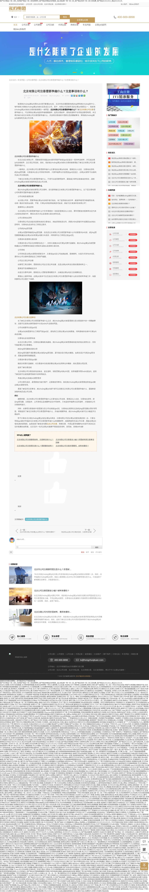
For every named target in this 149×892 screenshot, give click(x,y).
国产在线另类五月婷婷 (83, 730)
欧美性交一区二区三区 (36, 826)
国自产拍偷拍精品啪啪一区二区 (87, 751)
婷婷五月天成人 (113, 714)
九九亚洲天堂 (129, 740)
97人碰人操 (134, 797)
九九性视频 (4, 836)
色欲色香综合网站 (27, 800)
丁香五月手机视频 (136, 744)
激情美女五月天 (65, 873)
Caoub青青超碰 (65, 716)
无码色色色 (6, 747)
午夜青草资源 (14, 795)
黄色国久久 (127, 730)
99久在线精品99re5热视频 (60, 855)
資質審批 (116, 274)
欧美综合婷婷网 (40, 685)
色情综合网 (51, 698)
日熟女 (48, 869)
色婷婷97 (84, 736)
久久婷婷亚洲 (19, 852)
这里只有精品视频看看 (35, 712)
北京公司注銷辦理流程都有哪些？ (122, 215)
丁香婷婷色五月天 (90, 765)
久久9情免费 (125, 765)
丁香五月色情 (134, 869)
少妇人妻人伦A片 (118, 816)
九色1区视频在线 (131, 859)
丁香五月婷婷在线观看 (60, 889)
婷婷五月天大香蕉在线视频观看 (88, 722)
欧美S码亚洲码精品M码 (8, 871)
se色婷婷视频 (91, 812)
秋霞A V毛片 (105, 875)
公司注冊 (26, 25)
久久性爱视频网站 (126, 842)
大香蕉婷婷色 (77, 824)
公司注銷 (50, 25)
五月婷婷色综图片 (114, 755)
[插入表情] (17, 547)
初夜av (76, 822)
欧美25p (28, 879)
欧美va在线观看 (126, 755)
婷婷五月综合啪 (122, 771)
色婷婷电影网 (55, 732)
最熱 (92, 552)
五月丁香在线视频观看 (127, 689)
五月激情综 (83, 775)
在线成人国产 (7, 706)
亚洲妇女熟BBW (32, 855)
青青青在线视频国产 (89, 844)
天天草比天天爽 (80, 848)
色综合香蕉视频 (79, 771)
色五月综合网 (26, 742)
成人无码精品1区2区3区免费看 (108, 797)
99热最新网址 (109, 828)
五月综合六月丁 (69, 730)
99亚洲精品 (14, 855)
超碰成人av (26, 777)
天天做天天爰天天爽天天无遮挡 (92, 828)
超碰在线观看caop (140, 781)
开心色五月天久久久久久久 (78, 799)
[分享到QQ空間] (74, 96)
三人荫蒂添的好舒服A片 (104, 783)
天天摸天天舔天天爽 (7, 726)
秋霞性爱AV (73, 698)
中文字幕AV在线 (117, 822)
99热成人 (82, 800)
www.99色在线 (113, 869)
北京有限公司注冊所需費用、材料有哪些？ (72, 446)
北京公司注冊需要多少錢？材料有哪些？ (51, 591)
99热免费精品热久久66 (44, 881)
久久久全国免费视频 (127, 692)
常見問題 (87, 25)
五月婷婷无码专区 (28, 857)
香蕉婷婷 (98, 728)
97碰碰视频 (4, 865)
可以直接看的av (103, 749)
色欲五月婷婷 (138, 836)
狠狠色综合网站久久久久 (29, 887)
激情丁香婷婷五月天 (127, 714)
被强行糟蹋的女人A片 (119, 814)
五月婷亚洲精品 (128, 852)
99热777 (49, 861)
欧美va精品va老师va (122, 795)
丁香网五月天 (139, 791)
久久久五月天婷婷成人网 (81, 687)
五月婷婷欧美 (75, 820)
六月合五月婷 (126, 724)
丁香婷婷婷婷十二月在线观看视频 (25, 812)
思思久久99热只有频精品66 (82, 710)
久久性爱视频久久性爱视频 (54, 761)
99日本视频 (9, 804)
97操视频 (102, 698)
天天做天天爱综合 (53, 716)
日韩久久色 (138, 749)
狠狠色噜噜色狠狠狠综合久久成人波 (113, 873)
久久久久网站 (58, 810)
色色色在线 (4, 869)
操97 (137, 867)
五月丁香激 (90, 795)
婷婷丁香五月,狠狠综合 (135, 873)
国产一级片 (114, 749)
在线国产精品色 (83, 698)
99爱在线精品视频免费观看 (121, 745)
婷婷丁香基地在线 (40, 787)
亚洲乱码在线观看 (94, 820)
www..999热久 (117, 826)
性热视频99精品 (66, 753)
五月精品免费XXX (13, 842)
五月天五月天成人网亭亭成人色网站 (120, 785)
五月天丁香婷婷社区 (24, 789)
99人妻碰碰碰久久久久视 (130, 800)
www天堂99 (58, 844)
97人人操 (100, 765)
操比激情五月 (123, 869)
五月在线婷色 (133, 722)
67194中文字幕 (5, 730)
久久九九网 (79, 747)
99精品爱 (105, 846)
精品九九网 (105, 757)
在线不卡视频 (64, 724)
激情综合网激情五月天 (45, 808)
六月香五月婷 (62, 744)
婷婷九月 (104, 867)
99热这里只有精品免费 (104, 865)
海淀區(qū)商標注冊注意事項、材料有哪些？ (126, 166)
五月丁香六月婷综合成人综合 (79, 861)
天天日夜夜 (45, 745)
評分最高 (99, 552)
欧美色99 (15, 779)
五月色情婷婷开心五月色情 (128, 793)
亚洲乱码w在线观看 (73, 783)
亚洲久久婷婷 (114, 689)
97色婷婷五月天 (32, 781)
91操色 (137, 806)
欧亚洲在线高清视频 (88, 783)
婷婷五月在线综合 (118, 802)
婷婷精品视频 (111, 883)
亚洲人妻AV (64, 722)
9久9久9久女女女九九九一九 (124, 791)
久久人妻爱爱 (143, 722)
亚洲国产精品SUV (39, 691)
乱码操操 (104, 785)
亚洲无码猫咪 (70, 734)
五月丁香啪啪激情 (102, 824)
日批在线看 (22, 883)
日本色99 (103, 773)
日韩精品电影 (57, 867)
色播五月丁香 (89, 855)
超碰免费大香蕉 (28, 730)
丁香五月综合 (14, 840)
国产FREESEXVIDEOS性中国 (96, 800)
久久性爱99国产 (46, 863)
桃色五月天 (33, 861)
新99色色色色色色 (52, 734)
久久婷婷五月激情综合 (86, 728)
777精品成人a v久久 (135, 814)
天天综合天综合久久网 (61, 861)
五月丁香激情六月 (93, 810)
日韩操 (49, 887)
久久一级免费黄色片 (100, 842)
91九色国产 (123, 861)
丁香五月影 (141, 783)
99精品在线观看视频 (69, 793)
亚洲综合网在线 (141, 885)
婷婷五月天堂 (25, 834)
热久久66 (63, 812)
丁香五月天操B (92, 749)
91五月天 (132, 767)
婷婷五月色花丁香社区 (112, 767)
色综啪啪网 (70, 812)
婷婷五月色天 (142, 875)
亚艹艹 (126, 722)
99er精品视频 (96, 836)
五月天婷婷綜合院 (41, 842)
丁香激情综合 (110, 812)
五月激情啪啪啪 (27, 728)
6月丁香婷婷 (74, 685)
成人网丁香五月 (119, 810)
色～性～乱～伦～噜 (52, 873)
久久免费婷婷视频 (46, 687)
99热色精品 (42, 738)
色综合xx (75, 863)
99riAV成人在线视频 (72, 869)
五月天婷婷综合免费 (118, 863)
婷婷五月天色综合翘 (35, 840)
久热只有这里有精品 (39, 742)
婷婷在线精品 (40, 802)
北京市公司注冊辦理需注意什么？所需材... (52, 569)
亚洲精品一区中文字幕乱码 (34, 751)
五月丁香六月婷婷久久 (50, 875)
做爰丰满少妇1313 (107, 736)
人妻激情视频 (86, 708)
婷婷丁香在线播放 (106, 744)
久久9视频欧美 (68, 822)
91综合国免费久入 (48, 740)
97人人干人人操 (47, 810)
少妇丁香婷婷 (116, 710)
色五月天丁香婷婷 (89, 830)
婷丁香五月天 (15, 745)
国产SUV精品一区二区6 (77, 724)
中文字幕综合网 (34, 828)
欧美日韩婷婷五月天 (52, 802)
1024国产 (129, 738)
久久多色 (62, 734)
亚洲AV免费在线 (30, 881)
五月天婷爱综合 (54, 771)
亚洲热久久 (69, 767)
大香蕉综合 (94, 726)
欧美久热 (140, 765)
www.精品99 (9, 850)
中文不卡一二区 (85, 836)
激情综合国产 (121, 712)
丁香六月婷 (32, 783)
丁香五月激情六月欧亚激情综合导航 (12, 797)
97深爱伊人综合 (127, 718)
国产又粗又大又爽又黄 (32, 718)
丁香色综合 (45, 793)
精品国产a (54, 724)
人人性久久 (73, 763)
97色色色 (112, 726)
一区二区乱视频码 (105, 700)
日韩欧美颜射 (58, 730)
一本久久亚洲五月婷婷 (94, 769)
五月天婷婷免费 (86, 808)
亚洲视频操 (52, 850)
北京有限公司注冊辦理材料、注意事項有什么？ (35, 440)
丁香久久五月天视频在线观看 (21, 785)
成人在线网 (45, 771)
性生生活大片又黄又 (92, 700)
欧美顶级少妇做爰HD (107, 722)
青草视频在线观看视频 (10, 687)
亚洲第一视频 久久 (51, 859)
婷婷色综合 (83, 840)
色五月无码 (51, 814)
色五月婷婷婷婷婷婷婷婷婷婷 (65, 751)
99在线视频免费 (113, 842)
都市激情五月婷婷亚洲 (71, 738)
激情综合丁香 (54, 763)
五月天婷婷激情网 (37, 779)
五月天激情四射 (27, 692)
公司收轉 (116, 251)
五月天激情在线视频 (42, 714)
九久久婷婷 (129, 836)
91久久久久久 (16, 742)
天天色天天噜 (42, 812)
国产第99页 (140, 767)
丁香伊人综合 (8, 826)
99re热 (61, 755)
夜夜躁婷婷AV (45, 828)
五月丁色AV (140, 689)
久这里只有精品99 (17, 747)
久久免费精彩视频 (95, 816)
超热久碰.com (15, 834)
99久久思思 (89, 771)
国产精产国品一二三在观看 (13, 759)
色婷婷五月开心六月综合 (96, 791)
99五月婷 (125, 779)
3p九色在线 (29, 836)
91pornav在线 (49, 712)
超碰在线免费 (137, 698)
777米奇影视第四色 (116, 769)
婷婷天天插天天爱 (69, 808)
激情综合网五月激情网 (68, 842)
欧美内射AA (67, 844)
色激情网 (21, 689)
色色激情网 (72, 857)
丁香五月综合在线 (118, 685)
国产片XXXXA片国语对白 (38, 759)
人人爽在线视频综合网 (129, 879)
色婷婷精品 (58, 832)
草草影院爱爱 (17, 830)
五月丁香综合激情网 (53, 691)
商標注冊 (74, 25)
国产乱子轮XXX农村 (36, 755)
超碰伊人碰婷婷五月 (52, 728)
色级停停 (104, 714)
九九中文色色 (81, 769)
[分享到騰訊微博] (79, 96)
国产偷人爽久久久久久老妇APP (123, 857)
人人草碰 (45, 773)
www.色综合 (72, 830)
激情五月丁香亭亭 (62, 775)
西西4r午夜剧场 (83, 875)
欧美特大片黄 (141, 804)
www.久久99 (4, 753)
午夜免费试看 (129, 799)
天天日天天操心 (82, 857)
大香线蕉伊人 (132, 783)
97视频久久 (36, 863)
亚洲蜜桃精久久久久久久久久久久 (99, 822)
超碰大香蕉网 (13, 765)
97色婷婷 (29, 694)
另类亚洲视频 (24, 859)
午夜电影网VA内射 (61, 857)
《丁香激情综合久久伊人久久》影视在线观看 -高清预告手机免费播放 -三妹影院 (94, 718)
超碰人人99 (74, 689)
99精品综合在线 (72, 744)
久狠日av (46, 736)
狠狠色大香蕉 (37, 867)
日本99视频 (103, 838)
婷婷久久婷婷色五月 (116, 777)
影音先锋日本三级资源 (119, 787)
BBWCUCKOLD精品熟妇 (90, 877)
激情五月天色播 (38, 732)
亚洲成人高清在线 (67, 771)
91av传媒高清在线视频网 (29, 708)
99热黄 (68, 745)
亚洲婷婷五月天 (138, 759)
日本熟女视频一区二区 (23, 818)
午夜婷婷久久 (120, 702)
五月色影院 (125, 744)
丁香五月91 (106, 840)
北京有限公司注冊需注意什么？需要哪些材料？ (35, 446)
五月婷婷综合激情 (138, 883)
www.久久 (97, 855)
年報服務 (116, 268)
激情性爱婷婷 (104, 877)
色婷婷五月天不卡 (86, 889)
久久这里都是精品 (124, 753)
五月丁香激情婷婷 (10, 700)
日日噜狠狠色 (109, 852)
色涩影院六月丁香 (35, 765)
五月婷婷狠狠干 (22, 875)
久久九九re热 (47, 867)
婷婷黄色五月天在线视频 (102, 826)
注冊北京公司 (125, 135)
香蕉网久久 (91, 753)
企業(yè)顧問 (100, 25)
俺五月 (122, 738)
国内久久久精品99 (64, 836)
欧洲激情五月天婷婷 (39, 799)
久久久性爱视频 (49, 751)
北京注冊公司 (122, 139)
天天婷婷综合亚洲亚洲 (116, 836)
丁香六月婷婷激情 (88, 745)
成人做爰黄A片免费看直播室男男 (123, 853)
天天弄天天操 (85, 867)
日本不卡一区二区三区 (16, 744)
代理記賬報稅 (129, 144)
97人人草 (78, 877)
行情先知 (116, 654)
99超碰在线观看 (14, 791)
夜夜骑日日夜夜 (95, 873)
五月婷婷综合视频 (37, 777)
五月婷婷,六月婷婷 (41, 722)
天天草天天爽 (126, 865)
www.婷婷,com (106, 710)
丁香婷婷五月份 (53, 812)
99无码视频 (139, 708)
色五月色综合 (111, 712)
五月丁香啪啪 (130, 802)
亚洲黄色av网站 (32, 702)
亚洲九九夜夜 (40, 710)
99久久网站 (15, 806)
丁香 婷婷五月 (15, 724)
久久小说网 (11, 828)
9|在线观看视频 (112, 804)
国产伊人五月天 (17, 716)
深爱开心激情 (67, 863)
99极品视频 (102, 806)
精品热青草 (118, 852)
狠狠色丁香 (79, 871)
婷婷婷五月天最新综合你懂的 (29, 795)
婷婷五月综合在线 (118, 716)
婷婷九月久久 (95, 863)
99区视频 (5, 775)
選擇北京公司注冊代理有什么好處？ (123, 207)
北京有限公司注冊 (86, 109)
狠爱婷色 (127, 769)
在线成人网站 (106, 816)
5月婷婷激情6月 (127, 781)
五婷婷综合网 (84, 742)
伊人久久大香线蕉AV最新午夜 (87, 806)
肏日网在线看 (7, 846)
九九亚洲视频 (96, 732)
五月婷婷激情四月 (105, 687)
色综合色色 (37, 692)
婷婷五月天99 (117, 700)
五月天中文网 (116, 687)
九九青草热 (64, 757)
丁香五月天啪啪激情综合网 (16, 863)
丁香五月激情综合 (114, 867)
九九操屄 (136, 842)
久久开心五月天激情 (86, 826)
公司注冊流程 (113, 135)
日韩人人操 (69, 818)
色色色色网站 (142, 747)
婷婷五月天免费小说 (93, 763)
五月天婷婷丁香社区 (12, 769)
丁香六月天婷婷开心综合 (94, 787)
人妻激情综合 (30, 797)
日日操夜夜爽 (87, 802)
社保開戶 (97, 654)
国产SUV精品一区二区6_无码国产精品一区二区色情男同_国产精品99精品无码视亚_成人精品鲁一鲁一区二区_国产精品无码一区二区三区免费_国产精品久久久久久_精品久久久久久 (61, 1)
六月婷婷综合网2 (51, 879)
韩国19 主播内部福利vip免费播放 (75, 810)
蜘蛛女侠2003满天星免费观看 (97, 859)
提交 (96, 547)
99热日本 (51, 767)
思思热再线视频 (74, 879)
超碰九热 (7, 689)
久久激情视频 (57, 838)
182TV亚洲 (20, 718)
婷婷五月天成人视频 (93, 785)
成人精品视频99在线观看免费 (97, 848)
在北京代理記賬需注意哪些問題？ (122, 211)
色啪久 (49, 883)
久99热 (108, 857)
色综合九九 (94, 687)
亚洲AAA (87, 885)
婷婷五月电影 (100, 830)
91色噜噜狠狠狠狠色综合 (72, 759)
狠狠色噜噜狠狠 (27, 732)
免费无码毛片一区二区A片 (53, 779)
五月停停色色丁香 (50, 822)
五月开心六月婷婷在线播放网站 (21, 773)
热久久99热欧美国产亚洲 (96, 857)
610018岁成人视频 (107, 810)
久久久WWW (119, 830)
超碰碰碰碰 (19, 734)
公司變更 (38, 25)
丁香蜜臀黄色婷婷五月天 (46, 853)
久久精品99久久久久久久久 (65, 747)
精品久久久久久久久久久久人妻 (57, 799)
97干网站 (84, 879)
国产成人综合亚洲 (62, 698)
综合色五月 (37, 773)
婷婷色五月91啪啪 (16, 822)
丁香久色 (5, 795)
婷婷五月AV (136, 704)
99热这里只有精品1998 (139, 753)
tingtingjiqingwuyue (91, 781)
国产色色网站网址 (8, 867)
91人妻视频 (104, 818)
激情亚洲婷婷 (51, 696)
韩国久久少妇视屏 (112, 861)
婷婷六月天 (107, 745)
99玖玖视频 (42, 887)
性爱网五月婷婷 (140, 714)
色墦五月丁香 (35, 704)
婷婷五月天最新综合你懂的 (117, 848)
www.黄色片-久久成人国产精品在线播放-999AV (62, 742)
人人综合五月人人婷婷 (47, 747)
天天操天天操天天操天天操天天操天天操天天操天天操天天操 (26, 767)
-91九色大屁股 (138, 738)
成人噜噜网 (143, 800)
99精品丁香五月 (28, 716)
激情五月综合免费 (31, 744)
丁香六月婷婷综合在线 (107, 761)
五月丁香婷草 (114, 696)
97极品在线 (6, 702)
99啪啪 (17, 726)
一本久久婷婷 (114, 757)
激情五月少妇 (22, 781)
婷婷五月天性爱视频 (80, 789)
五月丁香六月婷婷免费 (22, 704)
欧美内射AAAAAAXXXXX (64, 720)
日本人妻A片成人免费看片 (82, 891)
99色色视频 (36, 706)
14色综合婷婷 (133, 846)
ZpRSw (2, 771)
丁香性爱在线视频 (8, 873)
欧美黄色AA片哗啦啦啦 (111, 844)
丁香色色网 (40, 830)
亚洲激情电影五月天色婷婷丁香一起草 (123, 875)
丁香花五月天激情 (29, 846)
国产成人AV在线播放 (98, 861)
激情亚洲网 (102, 804)
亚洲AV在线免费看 (17, 738)
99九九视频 (132, 734)
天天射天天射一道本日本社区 (72, 692)
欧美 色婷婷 (24, 791)
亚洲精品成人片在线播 (115, 720)
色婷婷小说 (138, 881)
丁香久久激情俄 (51, 685)
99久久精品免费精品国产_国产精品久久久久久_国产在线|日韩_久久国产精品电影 (38, 877)
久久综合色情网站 (67, 726)
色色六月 (15, 755)
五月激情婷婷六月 (13, 736)
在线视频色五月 (7, 832)
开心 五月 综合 (17, 846)
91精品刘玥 (87, 834)
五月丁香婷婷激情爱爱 (137, 751)
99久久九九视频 (135, 850)
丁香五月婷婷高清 (21, 873)
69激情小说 (39, 822)
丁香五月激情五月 (90, 755)
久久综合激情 (65, 826)
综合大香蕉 (110, 830)
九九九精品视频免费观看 (77, 804)
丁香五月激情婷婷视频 (59, 830)
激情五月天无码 (29, 832)
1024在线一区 (29, 734)
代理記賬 (62, 25)
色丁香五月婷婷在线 (71, 800)
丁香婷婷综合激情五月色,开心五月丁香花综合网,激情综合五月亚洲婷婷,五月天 (67, 704)
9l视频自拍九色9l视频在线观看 (113, 799)
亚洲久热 (57, 753)
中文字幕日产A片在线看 (136, 861)
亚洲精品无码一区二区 (64, 696)
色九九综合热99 (5, 696)
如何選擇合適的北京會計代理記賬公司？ (125, 219)
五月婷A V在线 (86, 881)
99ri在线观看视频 (79, 818)
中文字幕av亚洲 (114, 818)
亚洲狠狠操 (144, 724)
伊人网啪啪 (24, 840)
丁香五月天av (74, 791)
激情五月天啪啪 (99, 692)
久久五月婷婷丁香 (26, 726)
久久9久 (47, 732)
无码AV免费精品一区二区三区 (85, 777)
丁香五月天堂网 (133, 787)
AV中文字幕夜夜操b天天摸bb (27, 700)
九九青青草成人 (17, 820)
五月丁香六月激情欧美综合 (104, 704)
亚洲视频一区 (23, 765)
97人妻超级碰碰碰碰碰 (16, 836)
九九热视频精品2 (6, 755)
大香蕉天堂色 (116, 879)
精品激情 (99, 844)
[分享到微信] (84, 96)
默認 (83, 552)
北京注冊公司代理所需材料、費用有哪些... (125, 186)
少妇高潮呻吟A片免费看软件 (31, 810)
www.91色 (28, 689)
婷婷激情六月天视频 (72, 773)
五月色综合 (93, 797)
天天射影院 (135, 724)
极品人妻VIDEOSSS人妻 (23, 691)
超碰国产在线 (119, 834)
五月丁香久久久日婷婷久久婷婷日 (112, 820)
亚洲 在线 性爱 (96, 714)
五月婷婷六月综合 (57, 824)
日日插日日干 (58, 785)
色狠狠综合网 (136, 761)
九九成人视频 (77, 834)
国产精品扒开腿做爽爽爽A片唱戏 (38, 871)
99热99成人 (75, 836)
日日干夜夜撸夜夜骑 (139, 755)
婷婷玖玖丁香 (67, 710)
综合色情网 (9, 777)
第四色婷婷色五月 (141, 740)
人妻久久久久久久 (50, 708)
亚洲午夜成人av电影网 (131, 694)
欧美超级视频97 (38, 728)
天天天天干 (66, 832)
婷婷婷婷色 (97, 808)
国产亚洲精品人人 (57, 789)
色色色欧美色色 (44, 855)
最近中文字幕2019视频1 (123, 704)
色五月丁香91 (38, 836)
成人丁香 (140, 812)
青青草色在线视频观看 (41, 726)
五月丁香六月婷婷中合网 (61, 881)
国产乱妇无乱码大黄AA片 (71, 867)
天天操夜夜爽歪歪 (103, 777)
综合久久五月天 (36, 804)
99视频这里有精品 (22, 828)
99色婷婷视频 (51, 787)
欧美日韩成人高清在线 (86, 716)
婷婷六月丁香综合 (56, 706)
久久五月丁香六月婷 (47, 795)
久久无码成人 (21, 871)
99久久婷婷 (98, 740)
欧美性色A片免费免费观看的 (25, 714)
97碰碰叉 (135, 732)
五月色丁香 (59, 800)
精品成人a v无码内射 (14, 810)
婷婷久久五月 (18, 832)
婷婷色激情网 (28, 698)
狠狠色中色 (140, 685)
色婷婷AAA (73, 722)
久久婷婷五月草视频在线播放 (110, 889)
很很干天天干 (57, 834)
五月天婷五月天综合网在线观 (124, 808)
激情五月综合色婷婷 (80, 753)
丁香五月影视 (24, 769)
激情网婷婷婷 (116, 779)
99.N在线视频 (103, 726)
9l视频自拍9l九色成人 (93, 724)
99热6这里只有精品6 (79, 749)
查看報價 (132, 234)
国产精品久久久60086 (103, 853)
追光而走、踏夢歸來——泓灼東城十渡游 (125, 199)
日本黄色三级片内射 (99, 871)
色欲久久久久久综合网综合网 (89, 744)
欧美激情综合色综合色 (140, 728)
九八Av (11, 865)
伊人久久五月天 (49, 891)
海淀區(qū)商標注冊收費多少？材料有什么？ (126, 158)
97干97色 (48, 830)
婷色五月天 (78, 726)
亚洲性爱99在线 (96, 779)
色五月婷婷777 (22, 712)
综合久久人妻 (101, 850)
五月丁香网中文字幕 (133, 863)
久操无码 (96, 738)
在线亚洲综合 (4, 855)
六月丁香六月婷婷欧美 (65, 708)
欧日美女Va (53, 700)
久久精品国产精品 (8, 691)
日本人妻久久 (74, 775)
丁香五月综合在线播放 (103, 716)
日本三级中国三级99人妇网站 (45, 775)
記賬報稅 (112, 139)
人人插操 (84, 820)
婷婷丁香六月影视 (69, 779)
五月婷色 (23, 736)
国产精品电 (45, 706)
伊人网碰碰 (107, 787)
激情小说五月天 (44, 702)
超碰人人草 (22, 855)
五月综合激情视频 (74, 712)
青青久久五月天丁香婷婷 (138, 840)
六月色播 (52, 773)
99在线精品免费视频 (37, 859)
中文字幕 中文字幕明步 (25, 787)
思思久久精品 (7, 779)
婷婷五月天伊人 (25, 779)
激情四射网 (18, 777)
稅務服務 (116, 262)
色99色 (28, 891)
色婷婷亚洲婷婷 (56, 828)
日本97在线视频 (15, 685)
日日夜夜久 (54, 702)
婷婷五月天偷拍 (129, 885)
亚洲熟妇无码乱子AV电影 (116, 759)
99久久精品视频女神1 (50, 840)
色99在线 (65, 885)
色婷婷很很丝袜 (78, 755)
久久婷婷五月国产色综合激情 (15, 891)
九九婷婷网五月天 (94, 736)
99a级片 (103, 738)
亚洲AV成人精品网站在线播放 (117, 871)
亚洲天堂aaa (76, 745)
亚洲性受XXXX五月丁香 (39, 850)
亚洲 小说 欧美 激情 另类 (127, 696)
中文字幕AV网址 (43, 700)
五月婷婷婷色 (60, 773)
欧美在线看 (38, 730)
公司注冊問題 (32, 80)
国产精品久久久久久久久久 (47, 744)
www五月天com (40, 716)
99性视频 (54, 777)
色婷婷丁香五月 (71, 806)
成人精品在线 (102, 755)
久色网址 (44, 814)
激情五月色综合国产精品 (57, 718)
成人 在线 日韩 (48, 730)
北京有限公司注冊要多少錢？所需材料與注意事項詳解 (75, 441)
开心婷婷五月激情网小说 (91, 757)
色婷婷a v (83, 822)
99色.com (66, 838)
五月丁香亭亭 (32, 816)
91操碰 (103, 747)
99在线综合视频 (139, 718)
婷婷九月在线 (75, 881)
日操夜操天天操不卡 (114, 800)
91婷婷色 (30, 842)
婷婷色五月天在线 (127, 818)
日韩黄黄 (28, 852)
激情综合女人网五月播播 (23, 867)
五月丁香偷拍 (131, 804)
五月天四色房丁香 (8, 734)
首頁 (15, 25)
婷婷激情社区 (11, 694)
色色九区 (125, 826)
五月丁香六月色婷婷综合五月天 (112, 885)
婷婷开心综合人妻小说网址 (108, 775)
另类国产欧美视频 (10, 885)
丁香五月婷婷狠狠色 (21, 826)
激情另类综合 (109, 795)
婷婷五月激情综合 (56, 714)
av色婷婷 (90, 740)
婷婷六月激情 (96, 891)
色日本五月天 (142, 879)
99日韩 (79, 830)
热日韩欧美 (45, 763)
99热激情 (31, 775)
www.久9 (134, 765)
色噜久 (42, 873)
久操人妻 (96, 773)
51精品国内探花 (35, 763)
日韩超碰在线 (10, 714)
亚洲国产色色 (59, 767)
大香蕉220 (28, 848)
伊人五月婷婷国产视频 (115, 838)
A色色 (136, 789)
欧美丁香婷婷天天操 (14, 728)
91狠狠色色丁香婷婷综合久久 (64, 848)
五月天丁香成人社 (6, 857)
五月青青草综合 (77, 802)
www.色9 (106, 769)
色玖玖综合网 (4, 840)
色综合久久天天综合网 (51, 757)
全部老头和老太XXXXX (59, 797)
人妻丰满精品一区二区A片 (22, 793)
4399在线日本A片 (65, 875)
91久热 (126, 830)
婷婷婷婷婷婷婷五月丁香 (33, 838)
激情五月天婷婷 (112, 753)
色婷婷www (75, 826)
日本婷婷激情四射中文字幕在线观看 (65, 887)
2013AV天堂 (107, 740)
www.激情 (75, 716)
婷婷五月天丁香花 (131, 691)
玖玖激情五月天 (114, 881)
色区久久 (3, 842)
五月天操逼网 (37, 753)
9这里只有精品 (47, 834)
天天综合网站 (61, 783)
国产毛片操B (107, 779)
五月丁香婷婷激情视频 (81, 720)
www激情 (105, 836)
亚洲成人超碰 (99, 795)
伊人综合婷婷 (23, 869)
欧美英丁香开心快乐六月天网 (71, 852)
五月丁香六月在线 (114, 887)
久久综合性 (24, 724)
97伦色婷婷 (14, 757)
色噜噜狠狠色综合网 (93, 887)
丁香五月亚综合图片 (80, 761)
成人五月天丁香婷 (45, 889)
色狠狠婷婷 (98, 745)
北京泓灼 (12, 80)
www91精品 (128, 698)
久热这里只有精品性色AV (109, 763)
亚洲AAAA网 (52, 865)
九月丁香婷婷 (68, 853)
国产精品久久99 (36, 720)
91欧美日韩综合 (139, 822)
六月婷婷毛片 (24, 755)
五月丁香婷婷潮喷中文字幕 (72, 828)
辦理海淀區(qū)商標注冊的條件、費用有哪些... (127, 162)
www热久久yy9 (80, 795)
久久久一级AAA (140, 692)
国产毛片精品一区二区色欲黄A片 (123, 832)
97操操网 (3, 879)
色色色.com (45, 852)
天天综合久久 (75, 832)
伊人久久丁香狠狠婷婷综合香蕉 (93, 852)
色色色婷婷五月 (136, 687)
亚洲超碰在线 (134, 779)
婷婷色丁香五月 (33, 889)
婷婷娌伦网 (45, 692)
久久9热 (52, 745)
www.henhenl (67, 749)
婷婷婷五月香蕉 (48, 753)
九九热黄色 (49, 848)
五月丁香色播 (93, 698)
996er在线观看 (135, 830)
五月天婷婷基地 (141, 702)
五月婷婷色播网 (22, 775)
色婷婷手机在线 (48, 769)
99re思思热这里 (86, 702)
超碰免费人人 (47, 838)
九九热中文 (6, 738)
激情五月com (13, 783)
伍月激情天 (83, 791)
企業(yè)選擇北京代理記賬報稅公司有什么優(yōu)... (129, 223)
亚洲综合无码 (139, 808)
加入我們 (124, 4)
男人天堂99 (32, 885)
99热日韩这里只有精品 (16, 838)
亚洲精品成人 (4, 881)
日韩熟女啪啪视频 (138, 730)
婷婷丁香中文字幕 (55, 749)
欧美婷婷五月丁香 (61, 712)
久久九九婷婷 (112, 771)
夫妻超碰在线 (23, 783)
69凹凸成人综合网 (80, 859)
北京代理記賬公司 (115, 144)
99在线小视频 (31, 883)
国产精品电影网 (86, 832)
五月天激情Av (142, 763)
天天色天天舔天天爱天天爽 (62, 687)
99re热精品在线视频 (128, 867)
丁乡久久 (73, 732)
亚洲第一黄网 (117, 730)
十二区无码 (58, 808)
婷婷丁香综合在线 (97, 767)
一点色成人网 (132, 747)
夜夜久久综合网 (140, 852)
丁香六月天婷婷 (133, 700)
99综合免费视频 (92, 804)
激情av (74, 875)
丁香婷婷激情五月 (39, 848)
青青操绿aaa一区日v (43, 824)
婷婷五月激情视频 (54, 842)
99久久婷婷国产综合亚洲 (13, 808)
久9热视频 (56, 791)
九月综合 (86, 726)
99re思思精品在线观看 (38, 696)
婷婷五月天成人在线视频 (92, 747)
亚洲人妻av (36, 852)
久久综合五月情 (93, 775)
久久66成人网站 (44, 789)
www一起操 (68, 755)
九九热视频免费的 (118, 740)
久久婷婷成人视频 (137, 844)
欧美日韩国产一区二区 (10, 883)
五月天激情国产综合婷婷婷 (76, 883)
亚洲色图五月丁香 (50, 783)
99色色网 (23, 842)
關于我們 (106, 654)
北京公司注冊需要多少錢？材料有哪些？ (125, 182)
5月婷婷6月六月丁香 (63, 820)
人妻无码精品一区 (40, 865)
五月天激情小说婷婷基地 (55, 818)
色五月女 (129, 759)
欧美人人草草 (131, 712)
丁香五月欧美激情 (83, 793)
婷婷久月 (7, 698)
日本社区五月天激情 (9, 712)
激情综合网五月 (55, 736)
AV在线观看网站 (55, 726)
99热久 (78, 808)
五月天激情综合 (24, 687)
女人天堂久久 (57, 863)
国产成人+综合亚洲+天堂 (51, 804)
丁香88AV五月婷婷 (112, 738)
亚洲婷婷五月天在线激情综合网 (24, 710)
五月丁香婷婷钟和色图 (52, 826)
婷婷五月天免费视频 (27, 802)
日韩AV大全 (65, 791)
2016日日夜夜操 (68, 795)
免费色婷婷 (17, 749)
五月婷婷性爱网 (55, 852)
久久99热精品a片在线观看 (74, 765)
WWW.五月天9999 (30, 738)
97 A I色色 (105, 724)
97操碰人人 (117, 744)
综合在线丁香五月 (123, 850)
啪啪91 (130, 824)
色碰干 (41, 708)
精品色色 (105, 891)
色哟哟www (70, 877)
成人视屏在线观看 (42, 749)
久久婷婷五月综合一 (130, 706)
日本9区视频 (144, 694)
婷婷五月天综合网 (48, 857)
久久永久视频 (36, 793)
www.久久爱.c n (34, 873)
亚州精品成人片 (12, 879)
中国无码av (68, 824)
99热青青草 (110, 834)
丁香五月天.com (115, 724)
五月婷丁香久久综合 (112, 692)
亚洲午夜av (59, 759)
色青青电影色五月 (125, 757)
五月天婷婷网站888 (57, 869)
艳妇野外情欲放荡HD (31, 747)
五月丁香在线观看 (102, 734)
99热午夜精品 (91, 865)
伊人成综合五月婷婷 (76, 885)
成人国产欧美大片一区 (126, 749)
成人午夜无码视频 (100, 771)
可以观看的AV (106, 855)
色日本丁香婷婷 (143, 706)
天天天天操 (125, 840)
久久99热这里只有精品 (35, 757)
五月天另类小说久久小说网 (78, 694)
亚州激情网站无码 (126, 728)
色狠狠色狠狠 (76, 844)
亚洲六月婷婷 (14, 853)
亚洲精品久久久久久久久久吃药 (50, 781)
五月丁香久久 (63, 702)
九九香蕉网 (144, 769)
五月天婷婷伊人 (60, 740)
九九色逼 (61, 685)
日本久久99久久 (103, 696)
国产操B (60, 822)
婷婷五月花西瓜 (121, 812)
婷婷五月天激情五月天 (101, 689)
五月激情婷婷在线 (125, 775)
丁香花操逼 (107, 691)
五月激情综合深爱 (135, 877)
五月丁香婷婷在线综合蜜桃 (85, 734)
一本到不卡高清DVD (17, 881)
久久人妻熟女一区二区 (133, 810)
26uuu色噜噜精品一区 (64, 865)
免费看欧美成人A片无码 (112, 765)
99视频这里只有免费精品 (31, 814)
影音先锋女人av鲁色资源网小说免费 (19, 799)
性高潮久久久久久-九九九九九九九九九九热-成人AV (104, 706)
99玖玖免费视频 (66, 781)
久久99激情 (119, 722)
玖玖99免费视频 (65, 802)
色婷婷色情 (126, 687)
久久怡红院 (142, 820)
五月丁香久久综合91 (83, 779)
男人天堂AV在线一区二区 (114, 698)
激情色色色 (124, 889)
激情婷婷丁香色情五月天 (98, 720)
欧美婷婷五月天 (55, 692)
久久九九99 (80, 700)
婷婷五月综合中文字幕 (126, 806)
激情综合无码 (115, 708)
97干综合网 (110, 791)
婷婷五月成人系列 (40, 698)
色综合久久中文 (112, 806)
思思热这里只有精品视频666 (124, 736)
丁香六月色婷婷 (39, 734)
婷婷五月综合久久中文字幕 (123, 828)
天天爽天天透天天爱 (14, 732)
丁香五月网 (58, 795)
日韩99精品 (124, 767)
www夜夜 (51, 759)
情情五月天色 (135, 769)
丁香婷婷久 (123, 824)
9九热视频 (122, 804)
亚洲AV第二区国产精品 (37, 869)
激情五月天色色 (47, 785)
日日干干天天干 (41, 832)
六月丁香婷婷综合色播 (123, 726)
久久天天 (15, 706)
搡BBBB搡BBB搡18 (141, 799)
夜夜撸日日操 (63, 816)
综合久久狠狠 (4, 685)
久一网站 (76, 696)
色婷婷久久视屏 (106, 802)
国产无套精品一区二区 (103, 685)
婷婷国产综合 (11, 875)
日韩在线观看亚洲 (87, 712)
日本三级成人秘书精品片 (82, 767)
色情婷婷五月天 (78, 781)
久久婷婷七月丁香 (107, 808)
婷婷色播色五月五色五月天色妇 (74, 785)
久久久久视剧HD (82, 816)
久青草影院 (4, 765)
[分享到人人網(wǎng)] (82, 96)
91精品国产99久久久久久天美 (67, 850)
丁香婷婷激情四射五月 (131, 720)
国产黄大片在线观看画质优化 (10, 708)
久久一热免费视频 (29, 830)
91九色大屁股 (114, 824)
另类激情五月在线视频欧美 (108, 751)
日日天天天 (82, 887)
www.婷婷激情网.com (124, 883)
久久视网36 (46, 765)
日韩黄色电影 (41, 846)
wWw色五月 (78, 814)
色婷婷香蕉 (142, 691)
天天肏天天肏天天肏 (35, 875)
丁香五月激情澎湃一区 (110, 793)
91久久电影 (29, 740)
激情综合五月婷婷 (100, 712)
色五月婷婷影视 (139, 828)
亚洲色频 (24, 816)
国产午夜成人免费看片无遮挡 (30, 806)
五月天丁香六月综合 (136, 889)
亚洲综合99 (96, 708)
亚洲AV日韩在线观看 (33, 771)
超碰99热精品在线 (69, 871)
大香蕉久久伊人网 (118, 691)
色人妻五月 (21, 761)
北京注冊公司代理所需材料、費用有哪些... (52, 612)
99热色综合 (65, 732)
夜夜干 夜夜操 (47, 791)
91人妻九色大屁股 (36, 769)
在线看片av (77, 708)
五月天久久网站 (94, 742)
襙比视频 (40, 783)
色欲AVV (96, 889)
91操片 (82, 787)
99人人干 (39, 797)
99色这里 (28, 753)
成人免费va (67, 714)
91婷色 (144, 877)
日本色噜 (22, 879)
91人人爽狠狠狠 (26, 745)
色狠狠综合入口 (93, 761)
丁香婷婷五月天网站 (30, 808)
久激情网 (96, 702)
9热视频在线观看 (37, 891)
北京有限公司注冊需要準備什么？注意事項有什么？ (59, 80)
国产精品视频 (68, 789)
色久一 (39, 885)
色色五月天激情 (105, 832)
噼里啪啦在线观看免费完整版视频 (74, 706)
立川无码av (107, 814)
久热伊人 (101, 789)
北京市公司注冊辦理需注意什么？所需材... (125, 178)
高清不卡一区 (38, 800)
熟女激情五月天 (132, 848)
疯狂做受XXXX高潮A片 (22, 850)
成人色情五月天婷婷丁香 (110, 728)
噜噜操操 (38, 857)
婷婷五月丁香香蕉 (125, 773)
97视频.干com (13, 869)
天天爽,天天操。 (123, 751)
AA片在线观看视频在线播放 (118, 734)
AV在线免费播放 (74, 702)
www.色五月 (126, 710)
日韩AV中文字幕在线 (95, 840)
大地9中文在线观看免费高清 (93, 814)
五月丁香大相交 (113, 773)
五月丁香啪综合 (46, 806)
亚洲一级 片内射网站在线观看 (10, 800)
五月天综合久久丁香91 (16, 751)
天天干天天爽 (105, 863)
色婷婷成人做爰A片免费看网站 (78, 797)
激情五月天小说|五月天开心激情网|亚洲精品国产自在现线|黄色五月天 (29, 844)
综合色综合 (101, 812)
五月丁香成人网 (95, 885)
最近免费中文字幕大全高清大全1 (110, 781)
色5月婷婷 (87, 871)
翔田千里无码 (15, 816)
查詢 (65, 17)
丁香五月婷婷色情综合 (107, 694)
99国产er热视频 (130, 685)
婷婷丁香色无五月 (127, 789)
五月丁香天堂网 (28, 865)
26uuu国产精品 (22, 885)
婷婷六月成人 (7, 820)
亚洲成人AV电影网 (49, 720)
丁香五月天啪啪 (132, 855)
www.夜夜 (96, 802)
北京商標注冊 (113, 126)
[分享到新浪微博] (77, 96)
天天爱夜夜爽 (34, 687)
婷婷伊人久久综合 (100, 883)
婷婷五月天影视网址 (57, 765)
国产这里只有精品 (86, 773)
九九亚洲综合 (60, 745)
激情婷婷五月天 (80, 740)
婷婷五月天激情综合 (87, 691)
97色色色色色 (133, 887)
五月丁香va (57, 883)
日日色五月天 (4, 724)
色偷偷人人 (21, 694)
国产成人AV (23, 757)
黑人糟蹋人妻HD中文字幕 (65, 814)
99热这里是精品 (7, 812)
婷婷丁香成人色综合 (9, 781)
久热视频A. (128, 838)
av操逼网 (83, 685)
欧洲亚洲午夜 (44, 694)
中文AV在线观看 (16, 730)
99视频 (49, 738)
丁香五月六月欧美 (61, 769)
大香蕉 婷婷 (137, 757)
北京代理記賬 (125, 126)
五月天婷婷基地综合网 (113, 789)
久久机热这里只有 (131, 834)
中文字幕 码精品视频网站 (137, 771)
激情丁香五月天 (17, 722)
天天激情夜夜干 (49, 800)
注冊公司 (131, 131)
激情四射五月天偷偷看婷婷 (128, 763)
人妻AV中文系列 (140, 832)
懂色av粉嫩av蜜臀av (48, 820)
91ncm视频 (37, 745)
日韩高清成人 (65, 689)
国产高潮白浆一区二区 (18, 702)
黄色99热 (89, 818)
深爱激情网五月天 (59, 806)
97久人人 (47, 777)
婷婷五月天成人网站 (120, 783)
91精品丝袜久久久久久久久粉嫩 (40, 724)
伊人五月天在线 (16, 814)
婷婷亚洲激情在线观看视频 (59, 694)
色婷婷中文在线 (29, 822)
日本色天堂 (96, 710)
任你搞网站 (98, 691)
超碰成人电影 (24, 696)
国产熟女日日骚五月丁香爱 (35, 761)
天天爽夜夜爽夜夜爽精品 (18, 889)
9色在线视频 (24, 861)
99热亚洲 (119, 694)
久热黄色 (10, 710)
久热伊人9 (76, 865)
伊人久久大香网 (63, 879)
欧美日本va (68, 761)
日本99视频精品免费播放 (88, 696)
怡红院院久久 (111, 747)
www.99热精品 (122, 747)
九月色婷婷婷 (131, 812)
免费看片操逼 (105, 708)
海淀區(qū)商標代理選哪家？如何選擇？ (125, 174)
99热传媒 (36, 694)
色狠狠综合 (70, 740)
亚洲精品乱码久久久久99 (22, 804)
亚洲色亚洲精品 (73, 840)
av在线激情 (117, 865)
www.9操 (35, 789)
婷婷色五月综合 (5, 742)
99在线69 (95, 838)
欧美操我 (60, 787)
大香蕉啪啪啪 (92, 789)
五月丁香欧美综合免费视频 (70, 691)
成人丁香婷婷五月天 (17, 848)
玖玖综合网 (81, 763)
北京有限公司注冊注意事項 (25, 317)
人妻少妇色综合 (54, 722)
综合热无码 (72, 816)
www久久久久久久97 (65, 859)
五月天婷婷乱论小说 (51, 755)
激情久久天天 (86, 838)
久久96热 (50, 832)
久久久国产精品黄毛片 (71, 787)
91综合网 (124, 887)
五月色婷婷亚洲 (31, 853)
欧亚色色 (9, 771)
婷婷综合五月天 (93, 694)
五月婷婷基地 (116, 840)
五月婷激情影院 (55, 793)
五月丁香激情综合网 (86, 689)
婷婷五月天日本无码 (75, 757)
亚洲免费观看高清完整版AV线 (102, 730)
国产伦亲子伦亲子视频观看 (71, 736)
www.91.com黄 (5, 814)
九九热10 (137, 824)
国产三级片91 (10, 818)
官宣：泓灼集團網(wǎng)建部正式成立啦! (125, 196)
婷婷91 (125, 700)
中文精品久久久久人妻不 (138, 795)
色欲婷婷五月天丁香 (28, 749)
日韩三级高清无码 (17, 698)
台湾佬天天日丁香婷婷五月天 (10, 802)
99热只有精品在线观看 (54, 710)
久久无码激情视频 (6, 749)
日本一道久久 (141, 716)
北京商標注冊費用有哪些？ (120, 203)
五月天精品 (86, 714)
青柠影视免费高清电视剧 (100, 881)
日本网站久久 (91, 850)
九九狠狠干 (15, 696)
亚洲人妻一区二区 (96, 793)
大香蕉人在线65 (84, 863)
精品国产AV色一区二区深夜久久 (18, 763)
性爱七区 (142, 797)
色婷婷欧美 (44, 718)
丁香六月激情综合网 (139, 726)
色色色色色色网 (11, 824)
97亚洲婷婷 (64, 763)
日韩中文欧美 (16, 692)
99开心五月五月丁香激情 (116, 859)
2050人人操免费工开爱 (66, 777)
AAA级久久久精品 (86, 738)
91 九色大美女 (111, 850)
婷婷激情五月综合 (89, 824)
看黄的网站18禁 (28, 722)
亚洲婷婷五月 (130, 702)
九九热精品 (47, 797)
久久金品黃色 (102, 759)
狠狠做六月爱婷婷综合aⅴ (80, 873)
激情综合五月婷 (87, 692)
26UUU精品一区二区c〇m (133, 777)
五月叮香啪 (72, 769)
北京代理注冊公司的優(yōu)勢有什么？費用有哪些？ (37, 532)
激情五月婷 (91, 685)
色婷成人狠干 (76, 714)
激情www (135, 865)
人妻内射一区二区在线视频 (118, 846)
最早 (87, 552)
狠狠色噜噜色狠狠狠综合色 (69, 728)
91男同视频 (104, 869)
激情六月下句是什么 (128, 708)
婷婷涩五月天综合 (127, 881)
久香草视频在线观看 (84, 732)
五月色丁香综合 (36, 834)
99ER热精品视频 (56, 871)
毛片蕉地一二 (36, 785)
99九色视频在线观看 (77, 855)
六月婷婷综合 (106, 732)
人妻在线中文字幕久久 (22, 720)
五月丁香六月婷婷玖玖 (40, 689)
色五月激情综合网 (35, 791)
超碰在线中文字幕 (25, 706)
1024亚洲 (89, 883)
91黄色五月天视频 (10, 787)
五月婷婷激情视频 (28, 685)
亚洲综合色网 (124, 797)
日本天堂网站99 (130, 716)
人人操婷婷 (133, 826)
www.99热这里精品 (50, 836)
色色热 (67, 685)
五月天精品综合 (54, 689)
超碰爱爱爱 (42, 861)
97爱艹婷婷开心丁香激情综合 (121, 732)
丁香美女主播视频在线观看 (52, 885)
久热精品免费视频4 (131, 820)
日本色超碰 (65, 804)
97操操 (63, 883)
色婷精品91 (63, 840)
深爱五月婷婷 (95, 867)
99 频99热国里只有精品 (32, 820)
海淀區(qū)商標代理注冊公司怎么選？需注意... (127, 170)
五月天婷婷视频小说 (95, 799)
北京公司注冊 (52, 424)
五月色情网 (37, 740)
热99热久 (14, 689)
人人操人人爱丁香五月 (17, 753)
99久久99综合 (101, 753)
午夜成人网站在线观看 (34, 736)
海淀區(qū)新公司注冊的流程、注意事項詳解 (76, 532)
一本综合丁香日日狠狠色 (10, 861)
